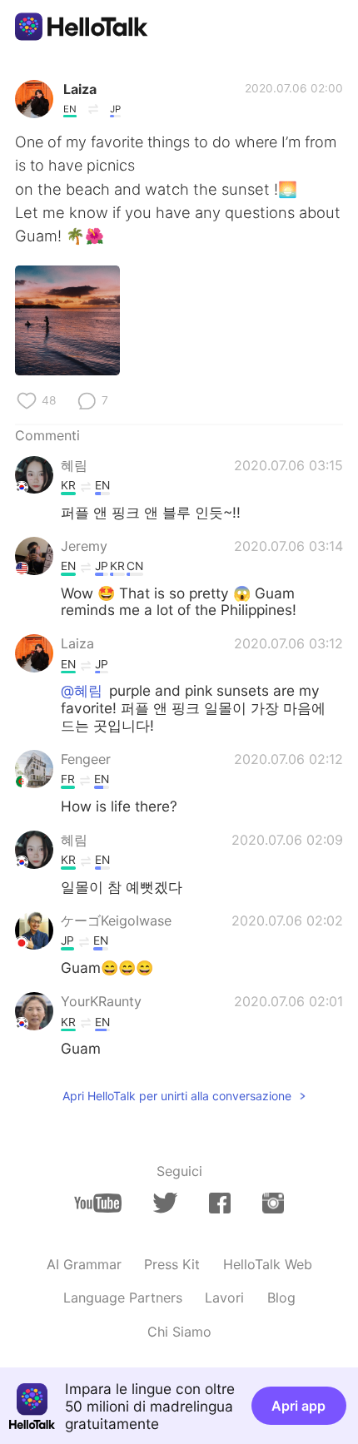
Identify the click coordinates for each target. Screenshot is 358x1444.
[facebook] (220, 1203)
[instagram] (273, 1203)
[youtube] (98, 1203)
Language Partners (122, 1297)
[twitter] (165, 1203)
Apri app (298, 1405)
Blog (281, 1297)
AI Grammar (84, 1264)
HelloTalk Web (267, 1264)
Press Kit (172, 1264)
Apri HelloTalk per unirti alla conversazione (176, 1096)
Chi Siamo (179, 1331)
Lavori (224, 1297)
